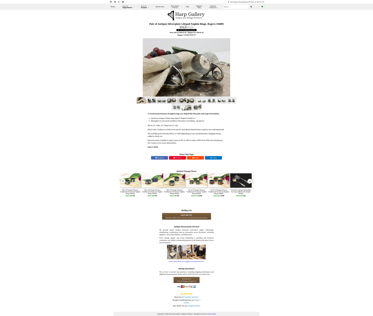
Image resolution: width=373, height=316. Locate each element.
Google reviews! (194, 306)
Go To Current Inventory (187, 30)
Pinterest (178, 158)
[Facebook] (111, 2)
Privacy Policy (211, 314)
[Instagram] (119, 2)
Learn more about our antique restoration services (186, 261)
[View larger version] (186, 67)
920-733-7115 (260, 2)
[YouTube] (123, 2)
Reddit (196, 158)
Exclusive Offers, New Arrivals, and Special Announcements (187, 216)
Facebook (160, 158)
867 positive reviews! (190, 297)
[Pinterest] (115, 2)
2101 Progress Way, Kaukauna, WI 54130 (242, 2)
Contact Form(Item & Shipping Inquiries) (186, 280)
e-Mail (214, 158)
